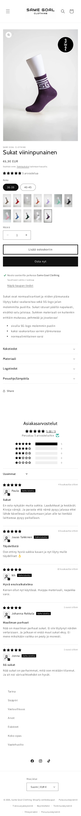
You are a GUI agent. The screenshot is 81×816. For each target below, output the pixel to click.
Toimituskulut (23, 166)
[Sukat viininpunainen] (48, 215)
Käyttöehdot (43, 805)
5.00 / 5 (51, 431)
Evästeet (13, 726)
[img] (12, 485)
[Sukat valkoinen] (38, 215)
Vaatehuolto (16, 744)
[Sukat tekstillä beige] (7, 200)
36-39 (10, 187)
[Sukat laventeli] (48, 200)
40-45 (28, 187)
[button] (8, 11)
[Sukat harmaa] (27, 200)
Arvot (11, 718)
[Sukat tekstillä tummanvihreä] (27, 215)
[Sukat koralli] (38, 200)
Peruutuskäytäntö (50, 812)
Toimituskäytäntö (62, 805)
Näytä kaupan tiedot (20, 285)
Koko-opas (14, 735)
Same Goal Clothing (21, 799)
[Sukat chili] (17, 200)
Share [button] (10, 391)
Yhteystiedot (31, 812)
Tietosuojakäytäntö (23, 805)
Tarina (12, 691)
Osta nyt (40, 261)
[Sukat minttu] (58, 200)
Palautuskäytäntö (68, 799)
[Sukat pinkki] (7, 215)
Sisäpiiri (13, 700)
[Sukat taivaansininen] (17, 215)
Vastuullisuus (16, 709)
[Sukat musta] (68, 200)
